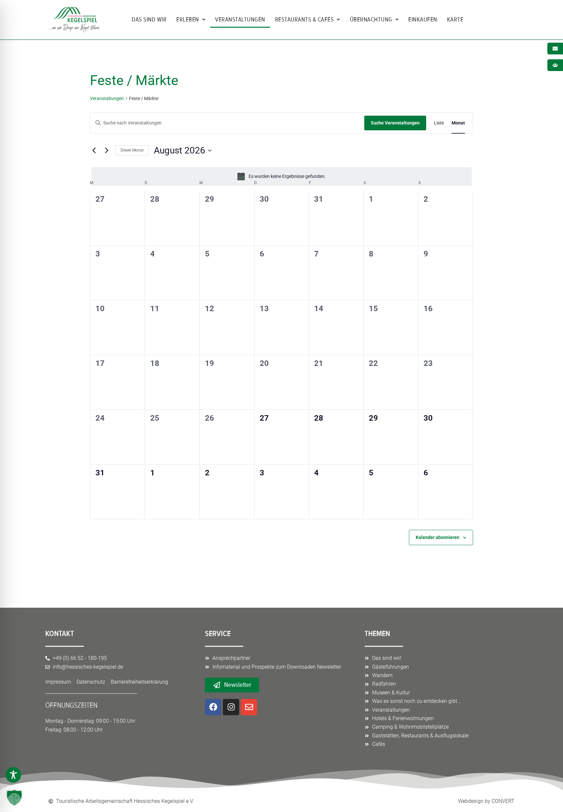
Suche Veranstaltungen (395, 122)
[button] (14, 797)
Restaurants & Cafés (304, 19)
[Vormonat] (94, 150)
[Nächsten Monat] (106, 150)
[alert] (281, 176)
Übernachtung (371, 19)
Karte (455, 19)
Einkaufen (422, 19)
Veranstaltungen (240, 19)
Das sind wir (149, 19)
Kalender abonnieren (437, 537)
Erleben (187, 19)
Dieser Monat (132, 150)
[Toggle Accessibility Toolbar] (13, 774)
